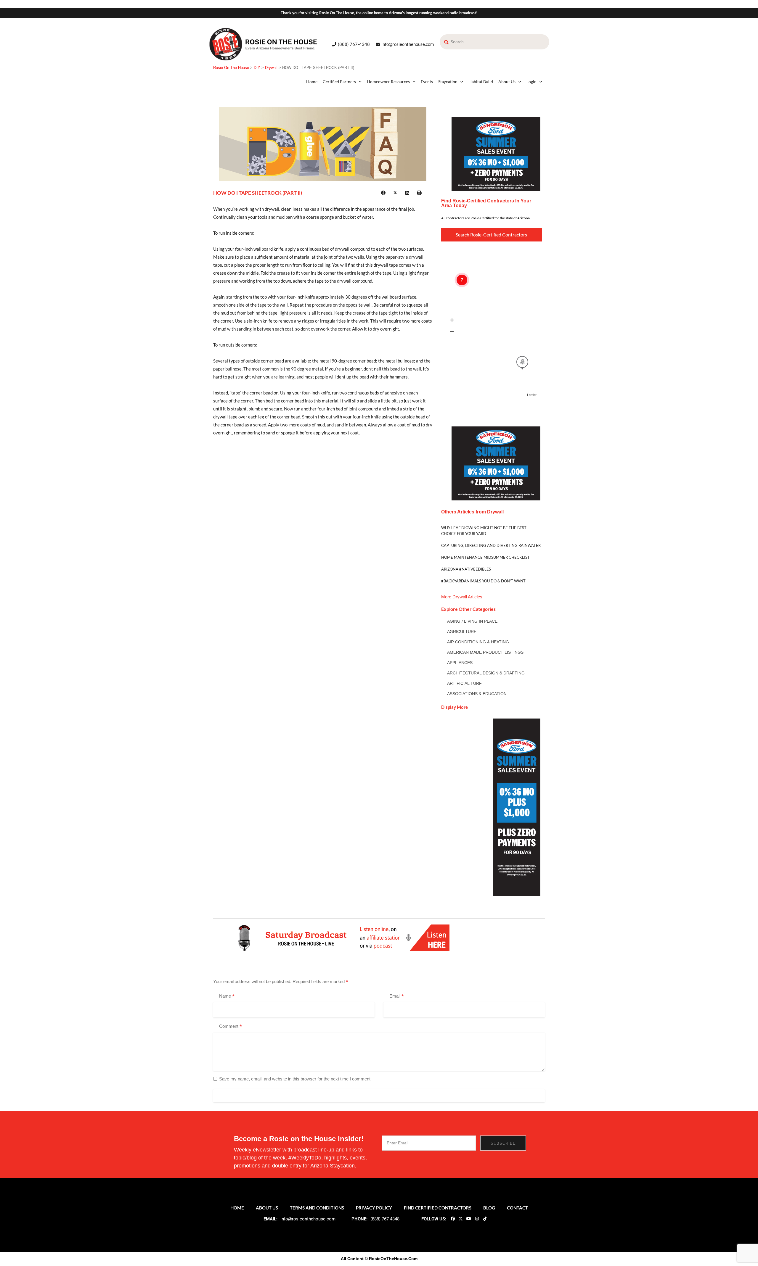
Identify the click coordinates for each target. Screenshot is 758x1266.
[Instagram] (476, 1218)
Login (531, 81)
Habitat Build (480, 81)
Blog (489, 1207)
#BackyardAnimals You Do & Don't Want (483, 581)
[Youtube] (468, 1218)
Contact (517, 1207)
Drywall (459, 596)
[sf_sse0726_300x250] (496, 153)
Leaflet (532, 395)
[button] (383, 193)
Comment (230, 1026)
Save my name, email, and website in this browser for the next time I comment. (295, 1078)
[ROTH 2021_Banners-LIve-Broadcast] (341, 937)
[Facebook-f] (452, 1218)
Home (311, 81)
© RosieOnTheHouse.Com (391, 1258)
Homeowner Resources (388, 81)
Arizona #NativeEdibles (466, 569)
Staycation (447, 81)
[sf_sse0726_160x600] (516, 806)
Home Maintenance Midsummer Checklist (485, 557)
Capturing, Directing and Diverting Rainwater (491, 545)
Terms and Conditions (317, 1207)
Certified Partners (339, 81)
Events (427, 81)
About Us (506, 81)
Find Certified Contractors (437, 1207)
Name (227, 996)
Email (396, 996)
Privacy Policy (374, 1207)
